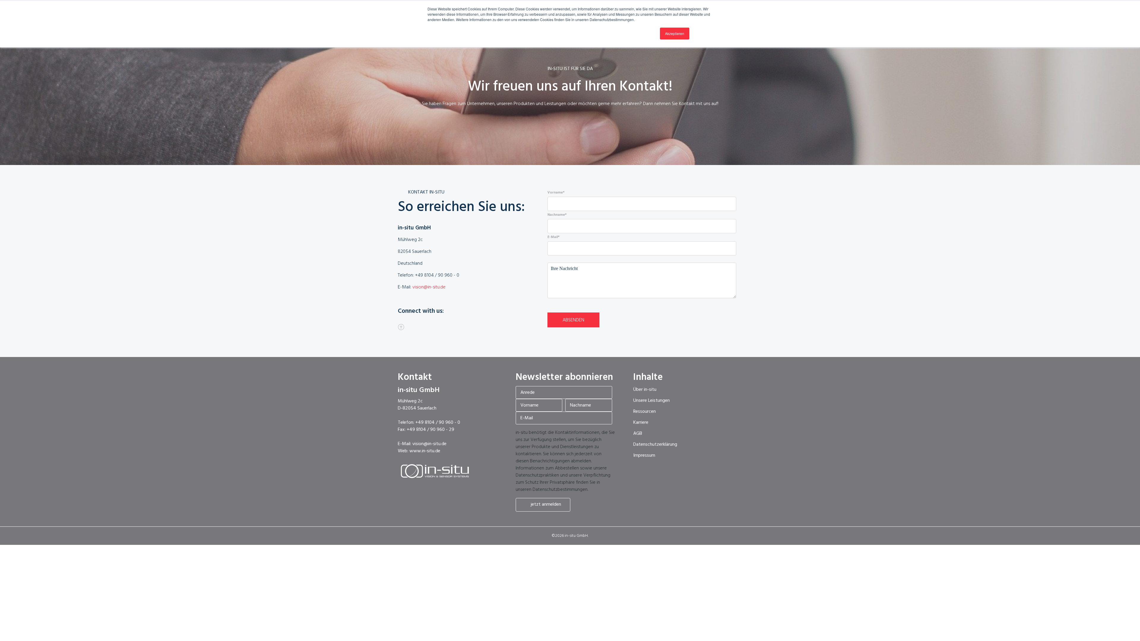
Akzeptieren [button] (674, 33)
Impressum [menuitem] (644, 455)
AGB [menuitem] (637, 433)
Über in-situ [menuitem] (644, 389)
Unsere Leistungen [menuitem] (651, 400)
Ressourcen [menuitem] (644, 411)
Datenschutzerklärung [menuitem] (655, 444)
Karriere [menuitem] (640, 422)
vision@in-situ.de (429, 287)
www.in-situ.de (424, 451)
